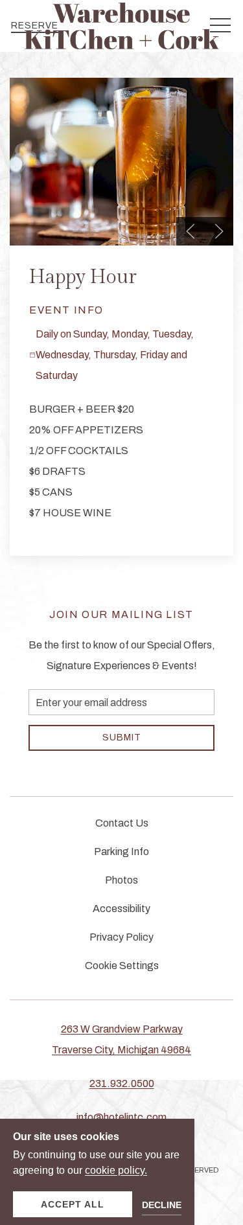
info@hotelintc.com (121, 1117)
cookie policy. (116, 1170)
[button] (190, 231)
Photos (121, 880)
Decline (161, 1205)
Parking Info (121, 851)
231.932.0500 (121, 1083)
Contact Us (121, 823)
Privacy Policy (121, 937)
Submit (121, 737)
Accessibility (121, 908)
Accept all (72, 1204)
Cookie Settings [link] (122, 965)
